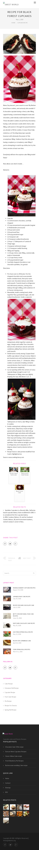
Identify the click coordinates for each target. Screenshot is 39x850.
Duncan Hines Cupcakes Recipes (15, 752)
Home (13, 22)
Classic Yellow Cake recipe (13, 756)
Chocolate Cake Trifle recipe (14, 747)
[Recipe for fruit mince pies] (6, 814)
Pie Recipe (8, 701)
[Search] (34, 573)
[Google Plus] (15, 543)
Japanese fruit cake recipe (21, 596)
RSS (6, 792)
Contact (8, 783)
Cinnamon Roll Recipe (12, 688)
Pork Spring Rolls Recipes (21, 649)
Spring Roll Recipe (10, 710)
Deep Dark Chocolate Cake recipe (24, 623)
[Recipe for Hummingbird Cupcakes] (13, 807)
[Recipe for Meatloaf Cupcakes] (6, 807)
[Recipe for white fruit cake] (19, 807)
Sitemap (8, 788)
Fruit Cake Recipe (10, 697)
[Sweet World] (11, 4)
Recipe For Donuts (11, 706)
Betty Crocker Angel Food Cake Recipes (23, 615)
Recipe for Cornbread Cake (22, 641)
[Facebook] (5, 543)
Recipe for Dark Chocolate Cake (23, 605)
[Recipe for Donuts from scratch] (19, 814)
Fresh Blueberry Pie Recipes (14, 761)
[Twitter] (10, 543)
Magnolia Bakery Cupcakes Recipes (24, 588)
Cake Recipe (9, 684)
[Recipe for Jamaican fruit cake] (26, 807)
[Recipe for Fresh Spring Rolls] (26, 814)
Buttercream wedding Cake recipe (16, 765)
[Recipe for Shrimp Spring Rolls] (6, 820)
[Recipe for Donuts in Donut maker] (13, 814)
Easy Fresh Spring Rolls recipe (23, 632)
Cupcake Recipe (22, 22)
